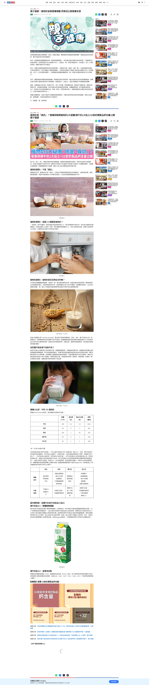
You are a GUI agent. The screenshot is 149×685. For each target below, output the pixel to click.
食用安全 (110, 72)
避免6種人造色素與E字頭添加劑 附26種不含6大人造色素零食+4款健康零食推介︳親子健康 (65, 639)
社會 (109, 56)
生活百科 (110, 89)
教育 (35, 8)
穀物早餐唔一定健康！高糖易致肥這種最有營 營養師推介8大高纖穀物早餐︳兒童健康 (63, 632)
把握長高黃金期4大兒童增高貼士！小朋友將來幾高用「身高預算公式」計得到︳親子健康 (65, 635)
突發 (109, 97)
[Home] (11, 2)
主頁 (31, 8)
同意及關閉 (113, 681)
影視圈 (109, 24)
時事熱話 (110, 32)
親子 (38, 8)
